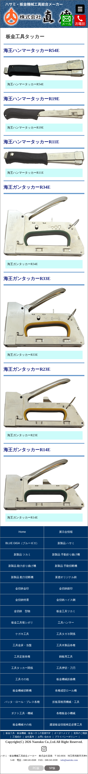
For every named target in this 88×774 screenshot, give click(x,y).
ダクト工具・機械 (22, 713)
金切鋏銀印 (66, 588)
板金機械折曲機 (65, 679)
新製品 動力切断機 (22, 577)
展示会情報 (66, 531)
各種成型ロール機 (66, 690)
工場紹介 (16, 736)
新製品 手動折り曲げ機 (66, 554)
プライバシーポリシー (66, 736)
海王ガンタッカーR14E (27, 449)
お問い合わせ (44, 736)
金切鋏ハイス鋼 (65, 599)
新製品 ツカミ (22, 554)
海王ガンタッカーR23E (27, 369)
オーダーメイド (62, 733)
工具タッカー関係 (22, 667)
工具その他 (22, 679)
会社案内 (29, 736)
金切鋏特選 (22, 599)
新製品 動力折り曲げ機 (22, 565)
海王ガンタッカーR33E (27, 278)
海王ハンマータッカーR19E (31, 98)
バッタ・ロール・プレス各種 (22, 701)
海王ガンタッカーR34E (27, 187)
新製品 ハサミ (66, 543)
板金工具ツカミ (65, 611)
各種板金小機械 (65, 713)
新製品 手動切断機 (66, 565)
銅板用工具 (66, 656)
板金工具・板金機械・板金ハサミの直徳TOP (28, 733)
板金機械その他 (22, 724)
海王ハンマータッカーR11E (31, 141)
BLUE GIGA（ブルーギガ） (22, 543)
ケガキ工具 (22, 633)
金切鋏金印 (22, 588)
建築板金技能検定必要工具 (66, 724)
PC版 (36, 768)
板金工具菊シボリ (22, 622)
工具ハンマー (66, 622)
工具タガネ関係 (65, 633)
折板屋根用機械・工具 (65, 701)
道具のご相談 (80, 733)
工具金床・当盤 (22, 645)
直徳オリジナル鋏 (66, 577)
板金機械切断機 (22, 690)
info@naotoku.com (69, 760)
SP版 (52, 768)
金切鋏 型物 (22, 611)
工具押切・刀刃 (65, 667)
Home (22, 531)
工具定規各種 (22, 656)
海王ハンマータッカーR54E (31, 50)
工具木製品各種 (65, 645)
